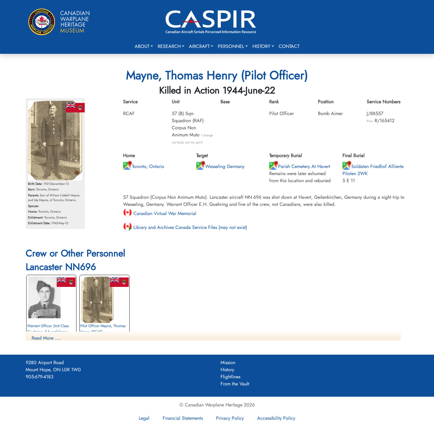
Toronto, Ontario (148, 166)
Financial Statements (183, 418)
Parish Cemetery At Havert (304, 166)
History (261, 46)
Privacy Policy (230, 418)
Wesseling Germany (224, 166)
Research (169, 46)
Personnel (231, 46)
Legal (144, 418)
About (142, 46)
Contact (289, 46)
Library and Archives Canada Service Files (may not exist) (189, 227)
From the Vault (235, 383)
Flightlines (230, 376)
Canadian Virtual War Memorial (164, 213)
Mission (228, 362)
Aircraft (199, 46)
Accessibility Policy (276, 418)
